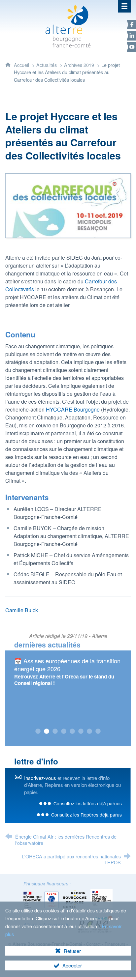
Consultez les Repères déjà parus (86, 814)
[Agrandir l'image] (67, 205)
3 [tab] (55, 731)
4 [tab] (64, 731)
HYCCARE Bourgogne (73, 409)
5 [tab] (72, 731)
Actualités (46, 64)
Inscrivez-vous (40, 777)
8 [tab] (98, 731)
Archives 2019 (79, 64)
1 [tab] (38, 731)
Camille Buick (21, 610)
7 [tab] (89, 731)
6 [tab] (81, 731)
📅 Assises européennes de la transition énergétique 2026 (67, 664)
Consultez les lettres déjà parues (87, 803)
